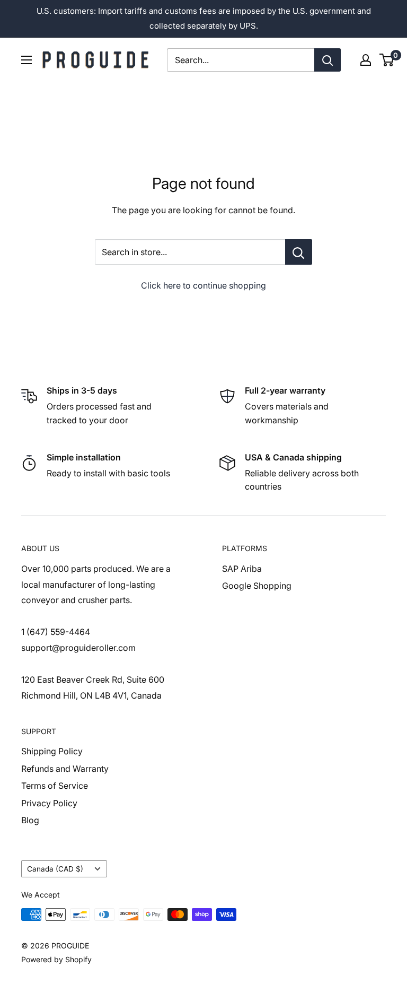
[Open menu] (26, 60)
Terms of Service (54, 785)
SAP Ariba (242, 568)
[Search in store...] (298, 252)
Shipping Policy (52, 751)
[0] (387, 60)
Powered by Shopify (56, 959)
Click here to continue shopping (203, 285)
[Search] (327, 60)
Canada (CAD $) (55, 869)
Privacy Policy (49, 803)
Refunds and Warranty (65, 768)
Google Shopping (256, 585)
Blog (30, 820)
